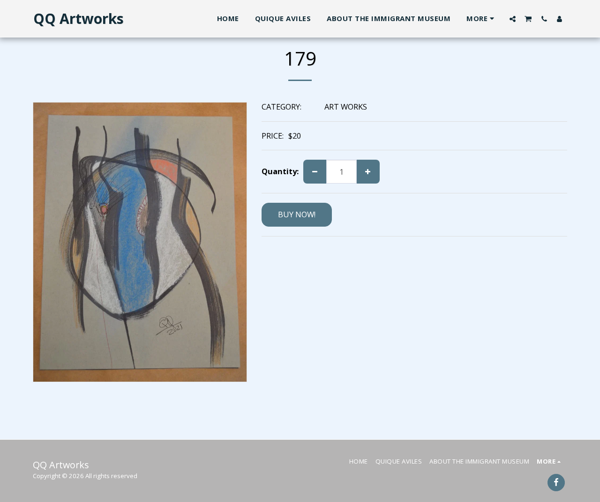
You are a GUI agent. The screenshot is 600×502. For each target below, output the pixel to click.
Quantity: (280, 172)
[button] (512, 18)
